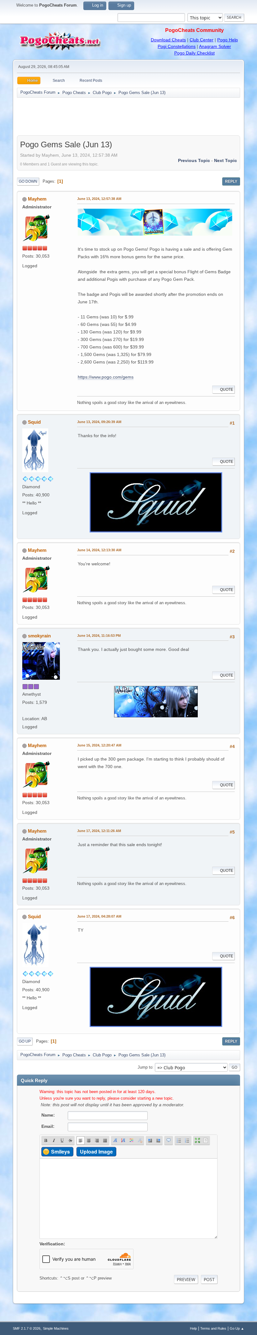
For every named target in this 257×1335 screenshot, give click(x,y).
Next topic (225, 160)
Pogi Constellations (177, 46)
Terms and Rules (213, 1328)
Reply (231, 181)
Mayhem (37, 199)
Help (193, 1328)
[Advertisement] (128, 116)
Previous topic (194, 160)
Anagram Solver (215, 46)
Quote (226, 389)
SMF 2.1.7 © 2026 (26, 1328)
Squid (34, 422)
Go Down (28, 181)
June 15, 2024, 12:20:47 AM (99, 745)
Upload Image (96, 1151)
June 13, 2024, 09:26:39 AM (99, 422)
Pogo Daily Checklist (194, 52)
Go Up (25, 1041)
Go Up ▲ (237, 1328)
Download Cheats (168, 39)
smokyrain (39, 635)
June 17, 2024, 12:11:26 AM (99, 831)
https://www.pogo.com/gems (106, 377)
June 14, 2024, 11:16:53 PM (99, 635)
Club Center (201, 39)
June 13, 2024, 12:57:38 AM (99, 199)
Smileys (60, 1151)
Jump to (145, 1067)
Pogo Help (227, 39)
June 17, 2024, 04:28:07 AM (99, 916)
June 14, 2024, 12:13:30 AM (99, 550)
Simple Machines (56, 1328)
